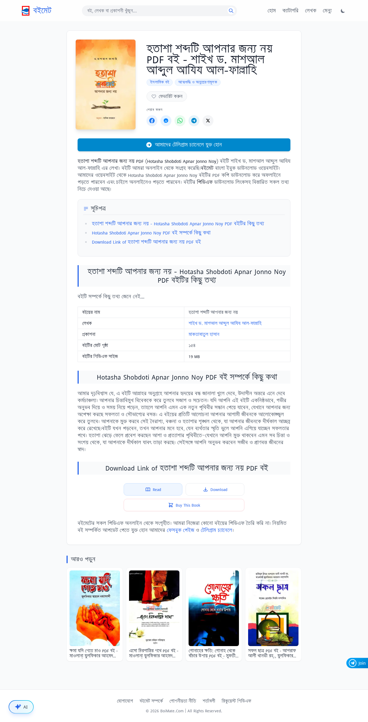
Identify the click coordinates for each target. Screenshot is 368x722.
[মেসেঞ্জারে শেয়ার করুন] (166, 120)
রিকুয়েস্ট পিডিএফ (236, 701)
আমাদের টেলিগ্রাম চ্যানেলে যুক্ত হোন (188, 144)
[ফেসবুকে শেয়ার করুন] (152, 120)
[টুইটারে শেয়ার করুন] (208, 120)
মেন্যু (327, 11)
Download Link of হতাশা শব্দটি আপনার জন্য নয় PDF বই (146, 242)
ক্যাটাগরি (290, 11)
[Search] (231, 11)
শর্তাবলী (209, 701)
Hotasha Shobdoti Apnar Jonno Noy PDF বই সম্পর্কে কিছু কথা (151, 232)
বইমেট (42, 11)
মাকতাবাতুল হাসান (204, 334)
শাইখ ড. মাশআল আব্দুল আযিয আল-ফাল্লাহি (225, 323)
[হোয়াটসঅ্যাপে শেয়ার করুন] (180, 120)
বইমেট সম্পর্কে (151, 701)
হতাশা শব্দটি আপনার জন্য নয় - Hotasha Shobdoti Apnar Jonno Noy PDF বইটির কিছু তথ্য (178, 223)
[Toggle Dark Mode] (343, 11)
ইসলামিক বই (159, 82)
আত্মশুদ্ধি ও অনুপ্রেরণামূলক (197, 82)
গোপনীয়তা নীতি (182, 701)
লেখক (310, 11)
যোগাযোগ (125, 701)
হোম (272, 11)
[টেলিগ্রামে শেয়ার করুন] (194, 120)
